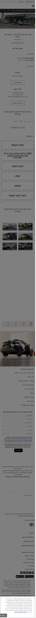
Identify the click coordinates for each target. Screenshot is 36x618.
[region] (17, 607)
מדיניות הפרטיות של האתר (20, 612)
